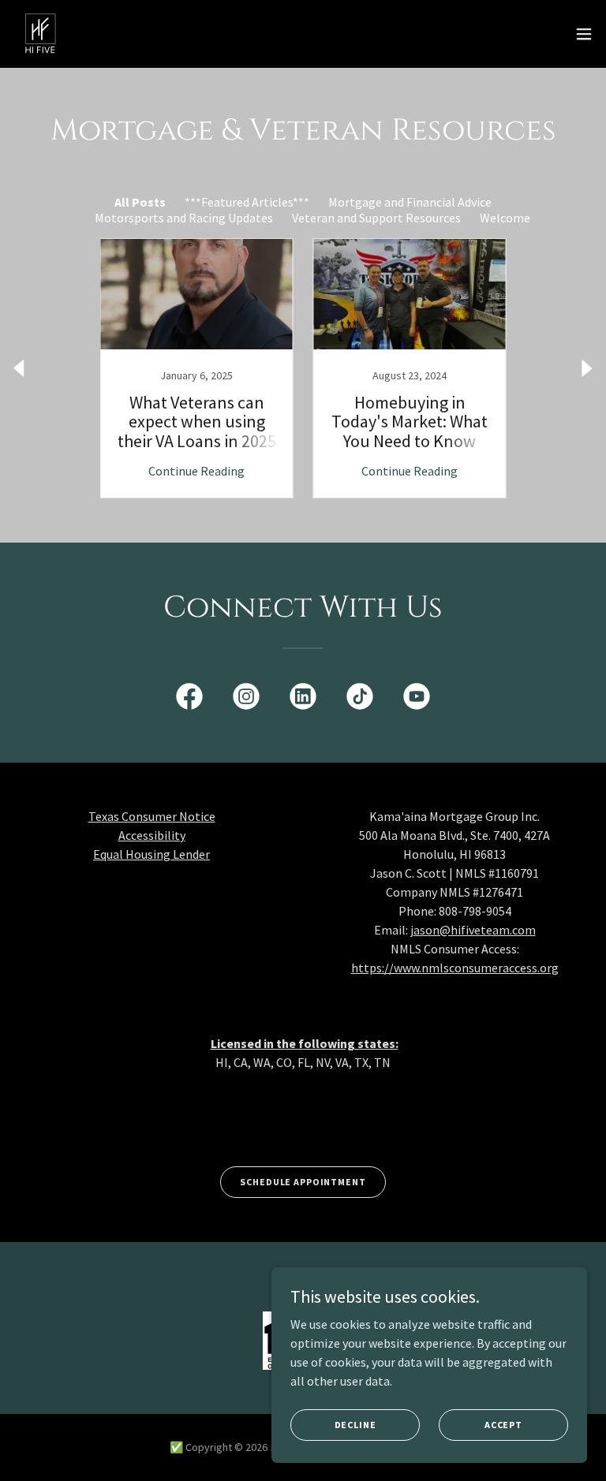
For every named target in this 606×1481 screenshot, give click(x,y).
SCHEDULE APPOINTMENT (302, 1182)
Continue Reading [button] (196, 471)
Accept (503, 1425)
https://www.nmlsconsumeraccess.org (455, 968)
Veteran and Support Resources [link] (376, 218)
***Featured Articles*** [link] (247, 202)
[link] (40, 34)
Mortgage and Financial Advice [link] (410, 202)
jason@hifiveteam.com (473, 930)
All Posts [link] (140, 202)
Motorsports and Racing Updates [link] (184, 218)
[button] (584, 34)
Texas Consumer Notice (151, 816)
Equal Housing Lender (151, 854)
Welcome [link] (505, 218)
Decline (355, 1425)
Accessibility (151, 835)
